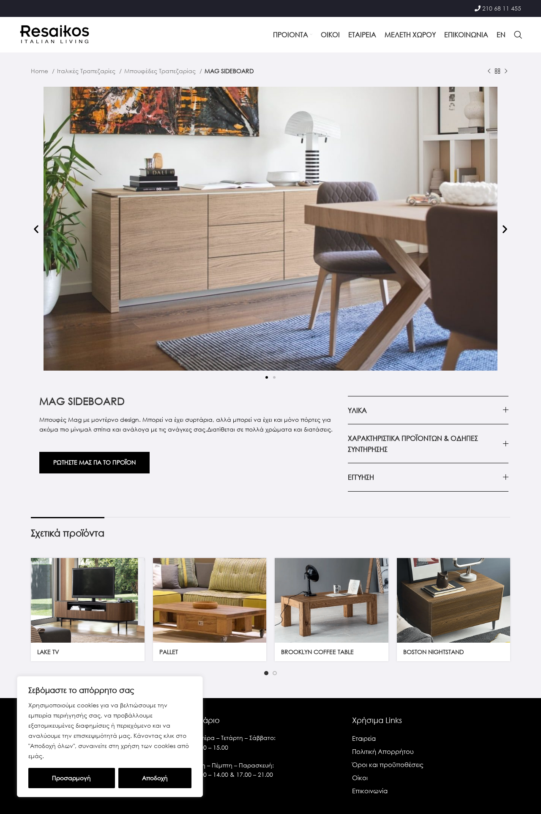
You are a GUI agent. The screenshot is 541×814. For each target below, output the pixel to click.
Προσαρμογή (71, 778)
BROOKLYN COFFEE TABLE (317, 652)
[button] (36, 229)
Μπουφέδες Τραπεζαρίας (160, 71)
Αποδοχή (155, 778)
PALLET (168, 652)
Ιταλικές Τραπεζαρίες (87, 71)
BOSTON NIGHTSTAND (433, 652)
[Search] (518, 34)
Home (40, 71)
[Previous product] (489, 71)
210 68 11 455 (501, 8)
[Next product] (506, 71)
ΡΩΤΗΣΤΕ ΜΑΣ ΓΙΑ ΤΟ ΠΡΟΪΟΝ (94, 462)
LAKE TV (48, 652)
